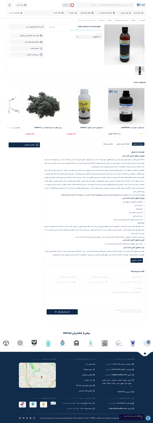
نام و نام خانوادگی (137, 277)
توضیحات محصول (138, 144)
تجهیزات (71, 13)
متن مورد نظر (138, 288)
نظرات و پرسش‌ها (108, 144)
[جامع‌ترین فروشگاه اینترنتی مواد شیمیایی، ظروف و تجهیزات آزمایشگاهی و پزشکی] (141, 5)
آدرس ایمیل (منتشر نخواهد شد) (100, 277)
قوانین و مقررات (87, 375)
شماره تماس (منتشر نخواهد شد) (68, 277)
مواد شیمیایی (124, 13)
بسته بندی (99, 34)
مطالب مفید (57, 13)
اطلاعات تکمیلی (123, 144)
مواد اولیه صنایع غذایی (105, 13)
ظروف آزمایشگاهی (85, 13)
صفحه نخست (137, 13)
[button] (9, 112)
